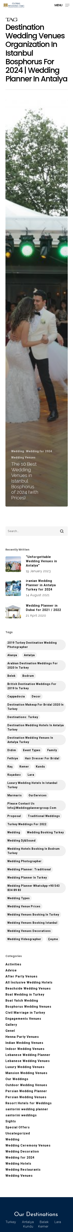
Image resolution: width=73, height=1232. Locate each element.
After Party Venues (21, 976)
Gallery (11, 1025)
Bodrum (28, 675)
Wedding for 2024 (39, 451)
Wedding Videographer (24, 939)
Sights (10, 1121)
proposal (14, 816)
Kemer (24, 766)
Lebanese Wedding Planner (27, 1055)
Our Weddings (16, 1079)
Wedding (17, 451)
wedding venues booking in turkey (33, 914)
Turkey (11, 1222)
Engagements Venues (23, 1018)
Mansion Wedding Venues (26, 1073)
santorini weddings (21, 1115)
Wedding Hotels (18, 1163)
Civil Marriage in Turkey (25, 1012)
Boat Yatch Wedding (21, 1000)
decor (36, 696)
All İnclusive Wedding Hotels (29, 982)
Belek (11, 675)
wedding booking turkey (45, 832)
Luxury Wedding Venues (25, 1067)
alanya (12, 655)
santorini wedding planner (26, 1109)
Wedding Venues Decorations (29, 930)
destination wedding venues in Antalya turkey (30, 740)
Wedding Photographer (24, 861)
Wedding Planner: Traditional (29, 869)
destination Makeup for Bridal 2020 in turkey (35, 706)
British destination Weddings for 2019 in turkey (31, 686)
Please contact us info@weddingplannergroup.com (31, 805)
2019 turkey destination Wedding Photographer (32, 645)
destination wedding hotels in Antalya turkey (35, 727)
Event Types (31, 750)
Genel (10, 1031)
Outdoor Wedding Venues (26, 1085)
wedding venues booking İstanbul (32, 922)
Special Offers (17, 1127)
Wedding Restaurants (23, 1169)
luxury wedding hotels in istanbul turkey (32, 785)
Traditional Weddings (44, 816)
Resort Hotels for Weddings (28, 1103)
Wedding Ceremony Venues (28, 1145)
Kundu (40, 766)
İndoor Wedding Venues (25, 1049)
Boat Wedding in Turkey (24, 994)
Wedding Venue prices (23, 906)
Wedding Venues (23, 457)
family (52, 750)
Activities (13, 964)
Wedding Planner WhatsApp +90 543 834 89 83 (33, 888)
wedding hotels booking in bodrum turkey (33, 851)
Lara (31, 774)
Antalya (29, 655)
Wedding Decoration (22, 1151)
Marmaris (14, 795)
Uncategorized (17, 1133)
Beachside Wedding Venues (28, 988)
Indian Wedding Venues (24, 1043)
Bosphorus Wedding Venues (28, 1006)
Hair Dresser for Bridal (42, 758)
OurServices (38, 795)
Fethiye (12, 758)
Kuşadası (14, 774)
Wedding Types (18, 898)
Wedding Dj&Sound (21, 840)
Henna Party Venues (22, 1037)
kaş (10, 766)
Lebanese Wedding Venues (27, 1061)
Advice (11, 970)
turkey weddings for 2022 (27, 824)
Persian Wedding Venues (26, 1097)
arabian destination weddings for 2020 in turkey (32, 665)
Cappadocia (16, 696)
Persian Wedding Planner (26, 1091)
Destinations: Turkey (22, 717)
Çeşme (53, 939)
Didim (11, 750)
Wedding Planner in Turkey (27, 877)
